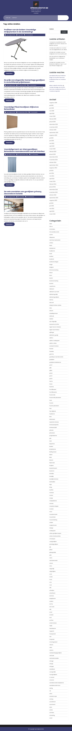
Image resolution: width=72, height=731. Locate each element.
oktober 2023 (52, 195)
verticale (51, 655)
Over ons (8, 17)
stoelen (51, 615)
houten (51, 403)
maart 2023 (52, 214)
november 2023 (53, 192)
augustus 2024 (53, 168)
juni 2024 (51, 173)
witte (50, 693)
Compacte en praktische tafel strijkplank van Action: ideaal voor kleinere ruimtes (58, 43)
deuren (51, 310)
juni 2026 (51, 108)
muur (50, 511)
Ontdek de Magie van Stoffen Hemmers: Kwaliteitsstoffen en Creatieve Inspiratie (57, 89)
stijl (50, 609)
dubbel (51, 319)
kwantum (51, 471)
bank (50, 253)
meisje (51, 498)
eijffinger (51, 332)
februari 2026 (52, 119)
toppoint (51, 631)
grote (50, 378)
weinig (51, 688)
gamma (51, 354)
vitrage (51, 663)
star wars (51, 606)
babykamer (52, 248)
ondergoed (52, 530)
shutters (51, 596)
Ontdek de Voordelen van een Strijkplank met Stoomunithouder (58, 53)
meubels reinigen (53, 506)
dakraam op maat (54, 291)
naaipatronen (53, 525)
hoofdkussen (52, 389)
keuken (51, 446)
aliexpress (52, 237)
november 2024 (53, 159)
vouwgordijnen (53, 674)
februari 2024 (52, 184)
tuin (50, 636)
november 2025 (53, 127)
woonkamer (52, 701)
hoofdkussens (53, 392)
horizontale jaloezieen (55, 397)
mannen (51, 492)
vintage (51, 661)
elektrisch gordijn (53, 335)
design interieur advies (55, 305)
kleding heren (52, 452)
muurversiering (53, 520)
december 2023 (53, 189)
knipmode (52, 462)
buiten (51, 278)
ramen (51, 563)
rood (50, 579)
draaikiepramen (53, 313)
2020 (50, 223)
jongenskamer (53, 435)
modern (51, 509)
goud (50, 365)
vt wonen (51, 677)
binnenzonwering (53, 270)
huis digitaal (52, 411)
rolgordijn (51, 568)
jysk (50, 438)
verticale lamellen (54, 658)
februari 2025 (52, 151)
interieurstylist (53, 427)
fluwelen (51, 351)
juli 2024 (51, 170)
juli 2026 (51, 105)
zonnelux (51, 712)
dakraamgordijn (53, 294)
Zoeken (51, 29)
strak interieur (53, 623)
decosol (51, 302)
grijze (50, 370)
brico (50, 275)
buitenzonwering (53, 281)
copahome (52, 286)
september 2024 (53, 165)
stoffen (51, 620)
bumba (51, 283)
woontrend (52, 704)
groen (51, 373)
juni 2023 (51, 206)
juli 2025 (51, 138)
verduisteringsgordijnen (55, 653)
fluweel (51, 348)
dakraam (51, 289)
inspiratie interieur (54, 422)
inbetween (52, 419)
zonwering (52, 715)
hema (51, 381)
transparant (52, 634)
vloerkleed (52, 669)
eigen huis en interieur (55, 327)
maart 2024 (52, 181)
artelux (51, 243)
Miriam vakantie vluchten (55, 85)
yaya (50, 707)
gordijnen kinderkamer (55, 362)
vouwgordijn (52, 672)
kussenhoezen (53, 468)
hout (50, 400)
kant (50, 441)
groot (50, 376)
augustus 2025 (53, 135)
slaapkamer (52, 598)
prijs (50, 555)
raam (50, 558)
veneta (51, 650)
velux (50, 647)
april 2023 (51, 211)
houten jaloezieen (54, 405)
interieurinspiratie (53, 424)
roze (50, 585)
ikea (50, 416)
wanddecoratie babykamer (56, 682)
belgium (51, 267)
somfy (51, 604)
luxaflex (51, 490)
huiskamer (52, 414)
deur (50, 308)
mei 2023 (51, 208)
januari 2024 (52, 187)
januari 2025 (52, 154)
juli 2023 (51, 203)
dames (51, 299)
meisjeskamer (53, 500)
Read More (10, 74)
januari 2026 (52, 121)
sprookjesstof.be (39, 8)
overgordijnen (53, 541)
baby (50, 245)
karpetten (52, 443)
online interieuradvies (55, 536)
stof (50, 617)
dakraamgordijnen (54, 297)
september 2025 (53, 132)
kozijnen (51, 465)
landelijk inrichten (53, 479)
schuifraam (52, 593)
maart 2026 (52, 116)
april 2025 (51, 146)
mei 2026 (51, 111)
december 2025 (53, 124)
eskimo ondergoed (54, 340)
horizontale (52, 395)
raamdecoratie (53, 560)
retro (50, 566)
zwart (50, 718)
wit (50, 691)
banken (51, 256)
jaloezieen (52, 433)
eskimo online (53, 343)
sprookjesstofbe (53, 75)
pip (50, 547)
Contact (14, 17)
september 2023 (53, 197)
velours (51, 644)
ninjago (51, 528)
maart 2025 (52, 149)
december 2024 (53, 157)
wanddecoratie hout (54, 685)
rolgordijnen (52, 571)
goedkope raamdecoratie (56, 357)
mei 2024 (51, 176)
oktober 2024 (52, 162)
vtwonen (51, 680)
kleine (50, 454)
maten (51, 495)
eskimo (51, 338)
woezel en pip (53, 696)
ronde (51, 577)
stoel (50, 612)
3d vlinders (52, 229)
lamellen (51, 473)
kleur (50, 457)
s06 (50, 587)
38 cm (51, 226)
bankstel (51, 259)
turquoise (51, 639)
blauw (51, 272)
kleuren (51, 460)
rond (50, 574)
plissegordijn (52, 552)
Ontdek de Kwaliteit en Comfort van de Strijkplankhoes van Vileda (58, 48)
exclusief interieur (54, 346)
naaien (51, 522)
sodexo (51, 601)
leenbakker (52, 481)
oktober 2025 (52, 129)
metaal (51, 503)
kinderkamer (52, 449)
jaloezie (51, 430)
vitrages (51, 666)
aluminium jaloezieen (54, 240)
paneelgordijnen (53, 544)
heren (50, 384)
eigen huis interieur (54, 329)
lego (50, 484)
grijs (50, 367)
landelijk (51, 476)
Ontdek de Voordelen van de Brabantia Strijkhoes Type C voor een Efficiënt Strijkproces (57, 64)
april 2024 (51, 178)
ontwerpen (52, 538)
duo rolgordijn (53, 321)
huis (50, 408)
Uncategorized (53, 642)
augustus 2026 (53, 102)
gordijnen (51, 359)
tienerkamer (52, 628)
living (50, 487)
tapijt (50, 625)
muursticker (52, 517)
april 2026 (51, 113)
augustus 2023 (53, 200)
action (51, 234)
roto (50, 582)
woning (51, 699)
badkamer (52, 251)
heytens (51, 386)
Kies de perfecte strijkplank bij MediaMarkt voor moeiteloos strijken (57, 58)
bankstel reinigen (53, 261)
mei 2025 (51, 143)
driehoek (51, 316)
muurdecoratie (53, 514)
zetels (51, 710)
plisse (50, 549)
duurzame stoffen (54, 324)
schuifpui (51, 590)
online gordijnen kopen (55, 533)
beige (50, 264)
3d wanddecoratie (54, 232)
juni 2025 (51, 140)
